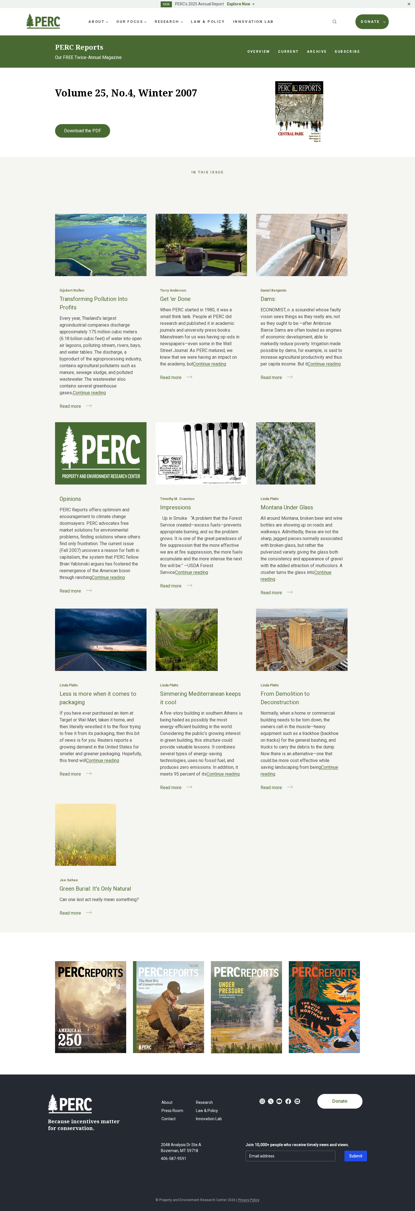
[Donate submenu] (384, 21)
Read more (70, 406)
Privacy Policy (248, 1200)
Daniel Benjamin (273, 290)
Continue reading (89, 392)
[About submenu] (107, 21)
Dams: (268, 299)
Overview (258, 52)
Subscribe (347, 52)
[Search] (335, 21)
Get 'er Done (175, 299)
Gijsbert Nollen (72, 290)
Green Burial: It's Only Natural (95, 888)
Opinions (70, 499)
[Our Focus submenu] (145, 21)
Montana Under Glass (287, 507)
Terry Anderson (173, 290)
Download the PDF (82, 130)
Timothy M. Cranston (177, 499)
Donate (339, 1101)
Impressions (175, 507)
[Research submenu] (181, 21)
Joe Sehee (69, 880)
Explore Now (238, 4)
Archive (317, 52)
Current (288, 52)
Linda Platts (270, 499)
